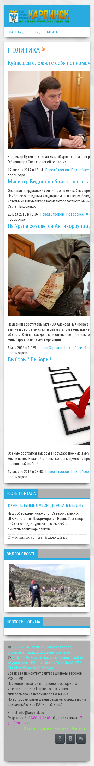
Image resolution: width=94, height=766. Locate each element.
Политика (50, 32)
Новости (32, 32)
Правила (44, 728)
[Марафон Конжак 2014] (47, 586)
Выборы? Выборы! (29, 359)
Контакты (78, 728)
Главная (15, 32)
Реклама (61, 728)
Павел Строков (57, 170)
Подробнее (80, 170)
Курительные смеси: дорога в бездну (46, 505)
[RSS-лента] (44, 49)
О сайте (29, 728)
